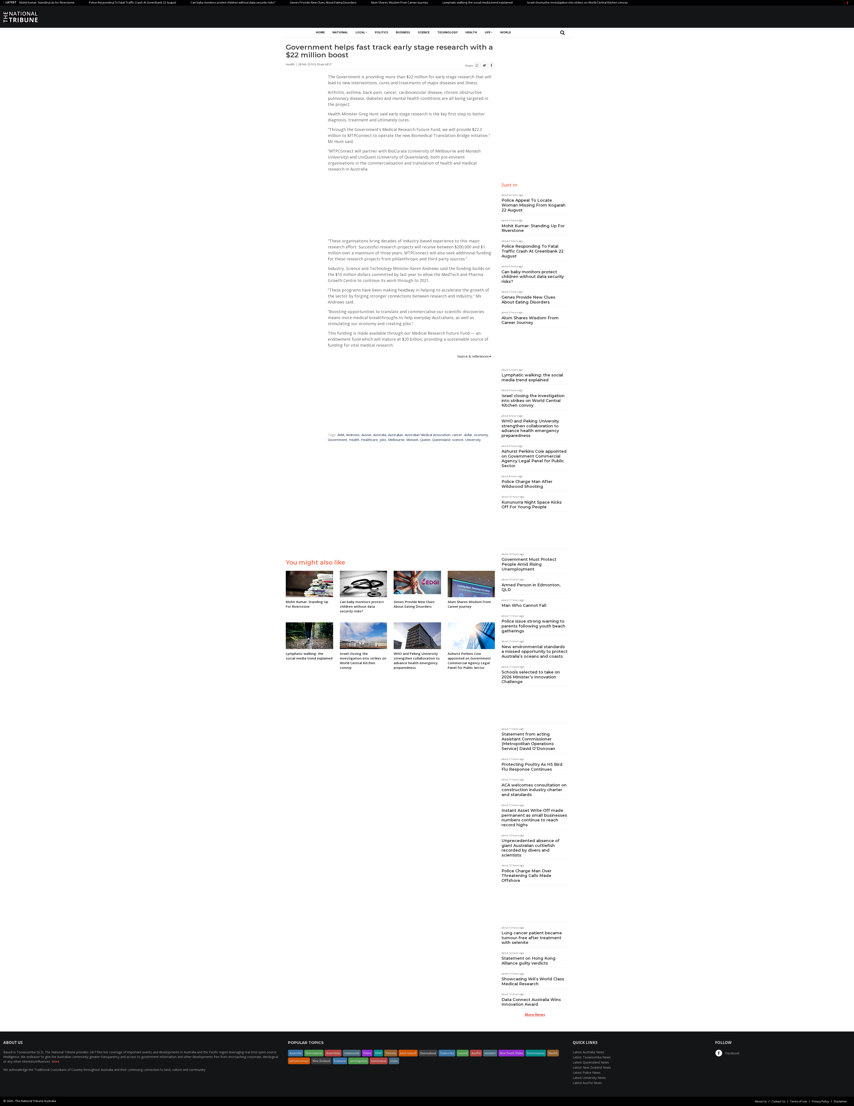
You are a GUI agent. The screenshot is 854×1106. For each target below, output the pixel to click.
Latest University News (589, 1078)
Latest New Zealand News (592, 1067)
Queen (425, 439)
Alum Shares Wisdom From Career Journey (352, 2)
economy (481, 434)
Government (337, 439)
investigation (358, 1061)
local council (408, 1053)
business (340, 1061)
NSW (378, 1053)
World (505, 32)
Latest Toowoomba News (592, 1057)
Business (403, 32)
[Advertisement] (770, 16)
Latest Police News (586, 1072)
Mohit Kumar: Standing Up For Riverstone (533, 228)
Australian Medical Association (427, 434)
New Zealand (321, 1061)
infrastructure (299, 1061)
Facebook (731, 1053)
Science (423, 32)
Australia (379, 434)
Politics (381, 32)
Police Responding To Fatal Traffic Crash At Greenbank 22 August (85, 2)
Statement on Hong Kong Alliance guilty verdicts (529, 961)
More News (535, 1014)
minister (490, 1053)
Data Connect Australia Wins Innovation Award (531, 1002)
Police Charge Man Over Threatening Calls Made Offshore (527, 876)
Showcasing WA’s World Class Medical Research (533, 981)
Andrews (353, 434)
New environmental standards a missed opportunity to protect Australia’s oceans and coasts (535, 651)
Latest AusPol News (587, 1083)
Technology (447, 32)
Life (487, 32)
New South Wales (511, 1053)
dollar (468, 434)
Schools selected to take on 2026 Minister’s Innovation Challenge (531, 677)
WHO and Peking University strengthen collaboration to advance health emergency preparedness (530, 428)
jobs (383, 439)
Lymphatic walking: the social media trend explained (431, 2)
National (340, 32)
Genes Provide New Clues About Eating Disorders (276, 2)
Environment (536, 1053)
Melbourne (396, 439)
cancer (457, 434)
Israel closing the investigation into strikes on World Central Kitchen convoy (530, 2)
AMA (340, 434)
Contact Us (778, 1101)
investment (378, 1061)
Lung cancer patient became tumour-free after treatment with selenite (532, 938)
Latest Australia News (588, 1052)
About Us (761, 1101)
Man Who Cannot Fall (524, 605)
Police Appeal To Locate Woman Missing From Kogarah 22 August (534, 205)
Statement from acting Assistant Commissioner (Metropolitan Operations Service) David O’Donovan (528, 741)
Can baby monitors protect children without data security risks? (186, 2)
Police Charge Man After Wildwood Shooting (527, 484)
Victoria (390, 1053)
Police (367, 1053)
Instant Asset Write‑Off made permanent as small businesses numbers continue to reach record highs (534, 817)
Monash (412, 439)
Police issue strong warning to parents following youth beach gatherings (533, 626)
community (351, 1053)
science (457, 439)
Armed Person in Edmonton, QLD (531, 587)
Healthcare (369, 439)
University (473, 439)
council (462, 1053)
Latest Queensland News (591, 1062)
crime (394, 1061)
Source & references (473, 356)
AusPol (476, 1053)
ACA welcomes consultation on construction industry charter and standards (534, 790)
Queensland (441, 439)
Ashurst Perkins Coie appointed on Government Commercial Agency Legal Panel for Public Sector (534, 458)
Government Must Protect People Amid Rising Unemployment (529, 564)
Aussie (366, 434)
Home (320, 32)
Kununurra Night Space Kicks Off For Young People (532, 505)
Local (360, 32)
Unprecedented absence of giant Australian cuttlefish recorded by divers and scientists (531, 848)
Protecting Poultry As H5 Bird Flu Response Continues (532, 767)
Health (471, 32)
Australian (395, 434)
